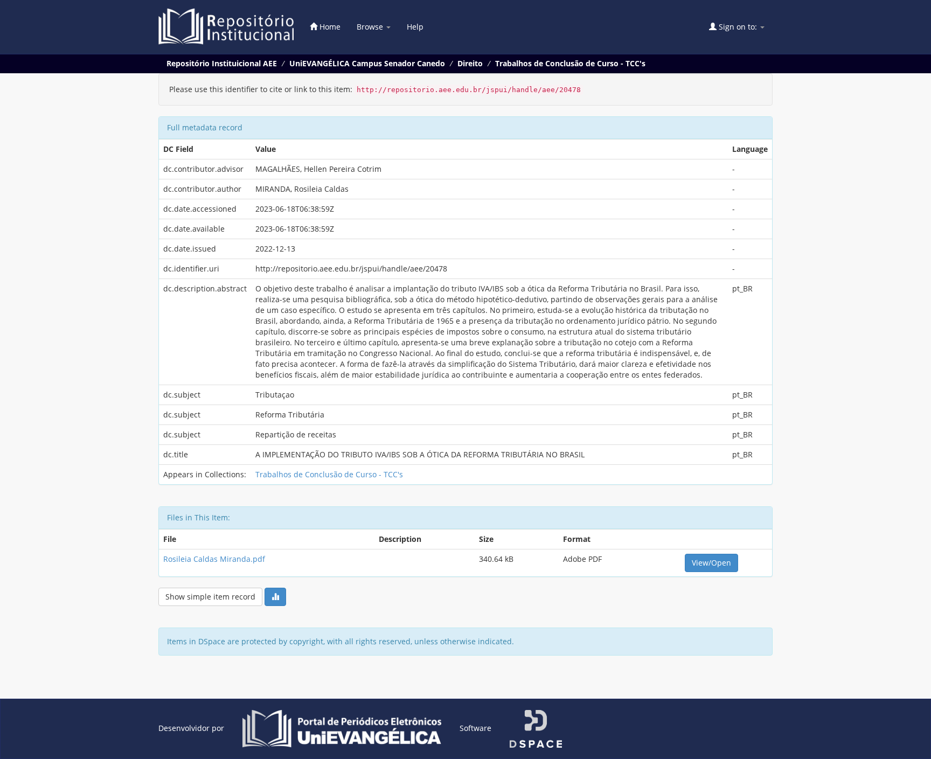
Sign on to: (738, 27)
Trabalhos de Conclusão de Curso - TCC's (570, 63)
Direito (470, 63)
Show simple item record (210, 596)
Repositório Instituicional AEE (221, 63)
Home (329, 27)
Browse (371, 27)
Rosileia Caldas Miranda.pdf (214, 559)
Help (415, 27)
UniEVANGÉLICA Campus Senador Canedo (367, 63)
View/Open (711, 563)
